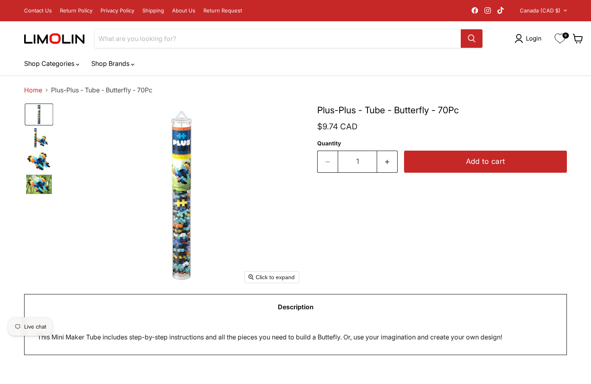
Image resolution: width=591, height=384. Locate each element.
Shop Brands (111, 63)
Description (296, 307)
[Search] (471, 38)
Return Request (222, 11)
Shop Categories (50, 63)
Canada (540, 10)
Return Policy (76, 11)
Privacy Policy (117, 11)
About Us (183, 11)
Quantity (329, 143)
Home (33, 90)
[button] (530, 38)
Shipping (153, 11)
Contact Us (38, 11)
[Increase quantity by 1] (387, 162)
